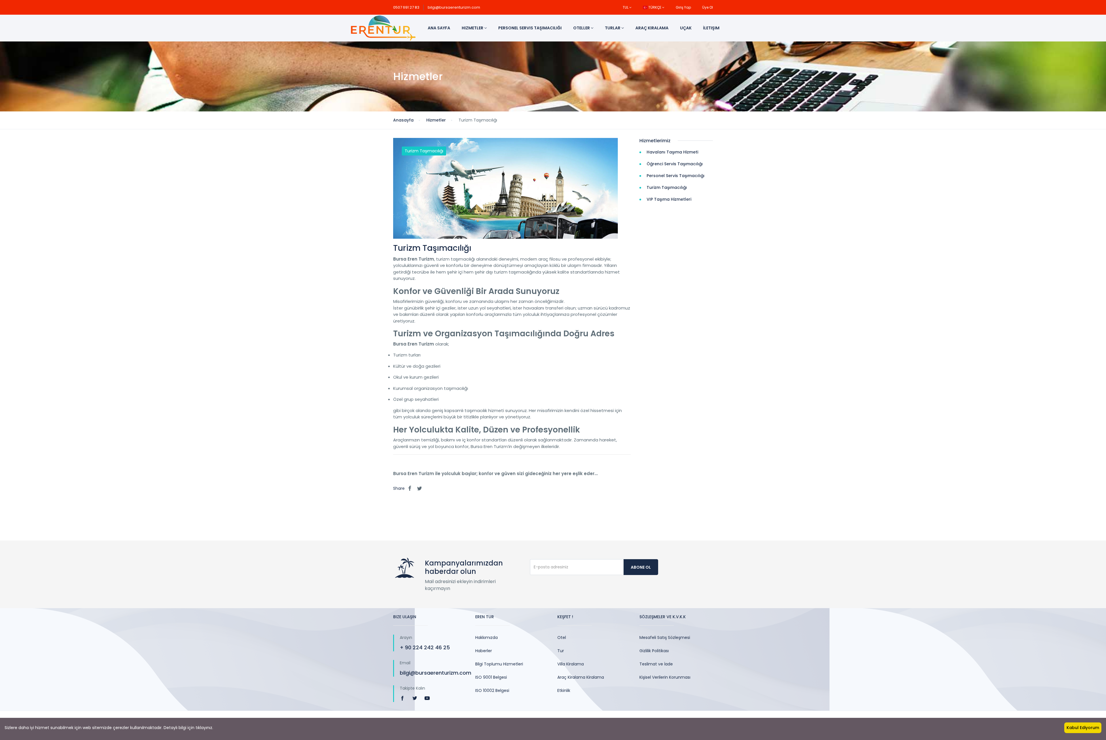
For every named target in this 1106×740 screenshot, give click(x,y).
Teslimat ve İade (656, 664)
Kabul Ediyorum (1083, 727)
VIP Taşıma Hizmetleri (669, 199)
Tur (560, 651)
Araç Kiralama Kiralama (580, 677)
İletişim (711, 28)
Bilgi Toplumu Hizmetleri (499, 664)
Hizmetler (473, 28)
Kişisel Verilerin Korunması (664, 677)
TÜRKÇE (654, 7)
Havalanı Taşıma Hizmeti (672, 152)
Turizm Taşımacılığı (424, 151)
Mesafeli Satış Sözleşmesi (664, 637)
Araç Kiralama (651, 28)
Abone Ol (641, 567)
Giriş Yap (683, 7)
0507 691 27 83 (406, 7)
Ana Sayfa (439, 28)
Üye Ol (707, 7)
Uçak (686, 28)
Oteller (582, 28)
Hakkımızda (486, 637)
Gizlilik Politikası (654, 651)
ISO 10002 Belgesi (492, 690)
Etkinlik (563, 690)
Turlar (613, 28)
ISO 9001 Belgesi (491, 677)
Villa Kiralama (570, 664)
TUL (626, 7)
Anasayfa (403, 120)
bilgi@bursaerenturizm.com (454, 7)
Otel (561, 637)
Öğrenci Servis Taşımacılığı (675, 164)
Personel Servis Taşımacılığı (530, 28)
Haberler (483, 651)
